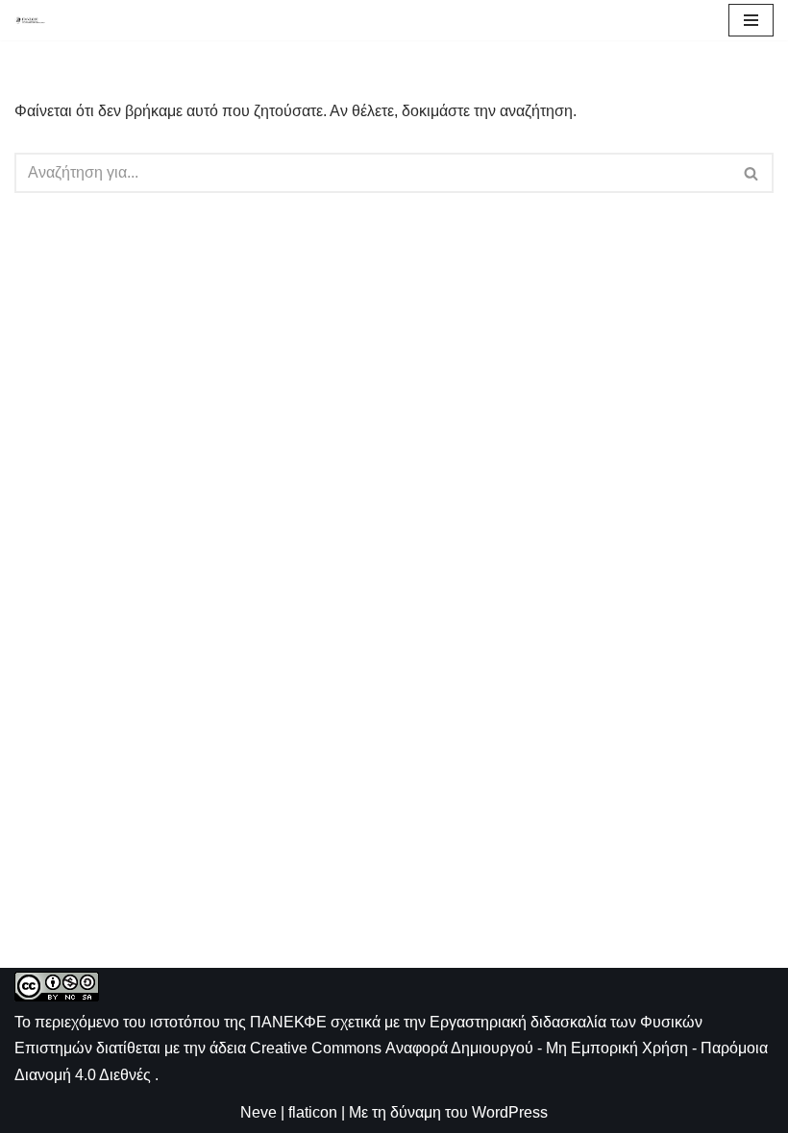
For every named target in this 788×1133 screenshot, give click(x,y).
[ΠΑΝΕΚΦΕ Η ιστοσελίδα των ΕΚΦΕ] (29, 19)
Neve (258, 1112)
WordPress (510, 1112)
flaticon (312, 1112)
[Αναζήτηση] (752, 173)
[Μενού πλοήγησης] (751, 20)
